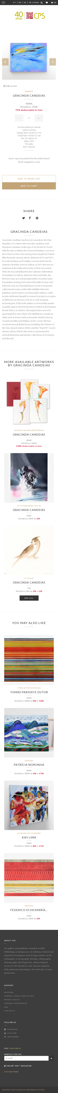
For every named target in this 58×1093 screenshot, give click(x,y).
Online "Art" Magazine (19, 1066)
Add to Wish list (29, 178)
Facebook (12, 1029)
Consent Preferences (15, 1003)
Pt (14, 2)
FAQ (6, 1007)
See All (29, 598)
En (20, 2)
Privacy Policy (12, 999)
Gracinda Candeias (29, 95)
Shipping (9, 992)
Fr (30, 2)
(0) (55, 2)
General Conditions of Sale (19, 996)
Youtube (12, 1033)
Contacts (9, 1011)
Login (35, 2)
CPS (12, 1048)
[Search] (41, 2)
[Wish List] (47, 2)
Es (25, 2)
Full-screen (11, 86)
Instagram (13, 1037)
